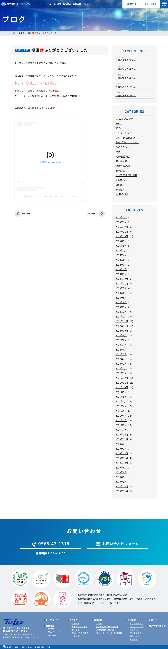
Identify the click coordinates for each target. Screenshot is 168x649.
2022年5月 (121, 354)
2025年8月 (121, 245)
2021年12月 (122, 377)
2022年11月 (122, 326)
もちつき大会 (123, 147)
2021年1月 (121, 429)
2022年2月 (121, 368)
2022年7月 (121, 344)
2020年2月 (121, 444)
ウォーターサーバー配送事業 (109, 633)
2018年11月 (122, 491)
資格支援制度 (135, 633)
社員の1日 (134, 629)
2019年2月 (121, 481)
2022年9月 (121, 335)
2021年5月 (121, 411)
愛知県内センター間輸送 (107, 626)
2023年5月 (121, 297)
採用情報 (132, 620)
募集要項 (134, 639)
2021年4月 (121, 415)
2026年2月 (121, 217)
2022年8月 (121, 340)
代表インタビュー (56, 632)
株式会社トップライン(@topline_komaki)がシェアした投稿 (50, 196)
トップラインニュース (127, 142)
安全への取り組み (79, 626)
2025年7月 (121, 250)
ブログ (22, 33)
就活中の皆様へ (136, 623)
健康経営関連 (123, 156)
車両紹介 (120, 189)
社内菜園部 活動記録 (126, 175)
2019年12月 (122, 453)
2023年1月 (121, 316)
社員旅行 (120, 180)
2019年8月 (121, 467)
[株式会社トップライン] (15, 3)
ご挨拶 (86, 4)
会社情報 (52, 635)
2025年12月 (122, 226)
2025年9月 (121, 241)
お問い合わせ (150, 3)
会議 (118, 151)
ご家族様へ (76, 636)
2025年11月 (122, 231)
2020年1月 (121, 448)
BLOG (119, 123)
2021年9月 (121, 392)
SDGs (118, 128)
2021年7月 (121, 401)
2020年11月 (122, 439)
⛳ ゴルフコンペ (124, 118)
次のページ (92, 213)
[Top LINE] (13, 620)
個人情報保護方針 (157, 625)
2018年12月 (122, 486)
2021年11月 (122, 382)
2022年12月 (122, 321)
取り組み (67, 4)
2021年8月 (121, 396)
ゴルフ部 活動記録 (125, 137)
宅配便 (99, 623)
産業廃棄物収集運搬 (105, 629)
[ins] (4, 646)
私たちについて (136, 626)
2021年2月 (121, 425)
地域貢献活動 (123, 166)
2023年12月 (122, 278)
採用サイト (132, 3)
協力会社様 (121, 161)
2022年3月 (121, 363)
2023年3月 (121, 307)
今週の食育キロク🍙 (126, 60)
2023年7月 (121, 288)
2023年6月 (121, 293)
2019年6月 (121, 472)
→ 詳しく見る (113, 603)
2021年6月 (121, 406)
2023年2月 (121, 311)
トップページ (52, 620)
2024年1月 (121, 274)
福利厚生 (120, 184)
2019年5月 (121, 477)
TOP (49, 4)
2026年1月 (121, 222)
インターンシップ (125, 132)
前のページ (27, 213)
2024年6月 (121, 260)
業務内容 (77, 4)
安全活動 (120, 170)
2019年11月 (122, 458)
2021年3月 (121, 420)
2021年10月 (122, 387)
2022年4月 (121, 359)
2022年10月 (122, 330)
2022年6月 (121, 349)
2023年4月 (121, 302)
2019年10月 (122, 462)
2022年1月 (121, 373)
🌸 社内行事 (122, 194)
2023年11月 (122, 283)
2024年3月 (121, 264)
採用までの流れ (136, 636)
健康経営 (75, 623)
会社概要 (57, 4)
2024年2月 (121, 269)
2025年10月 (122, 236)
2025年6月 (121, 255)
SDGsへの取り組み (80, 633)
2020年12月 (122, 434)
